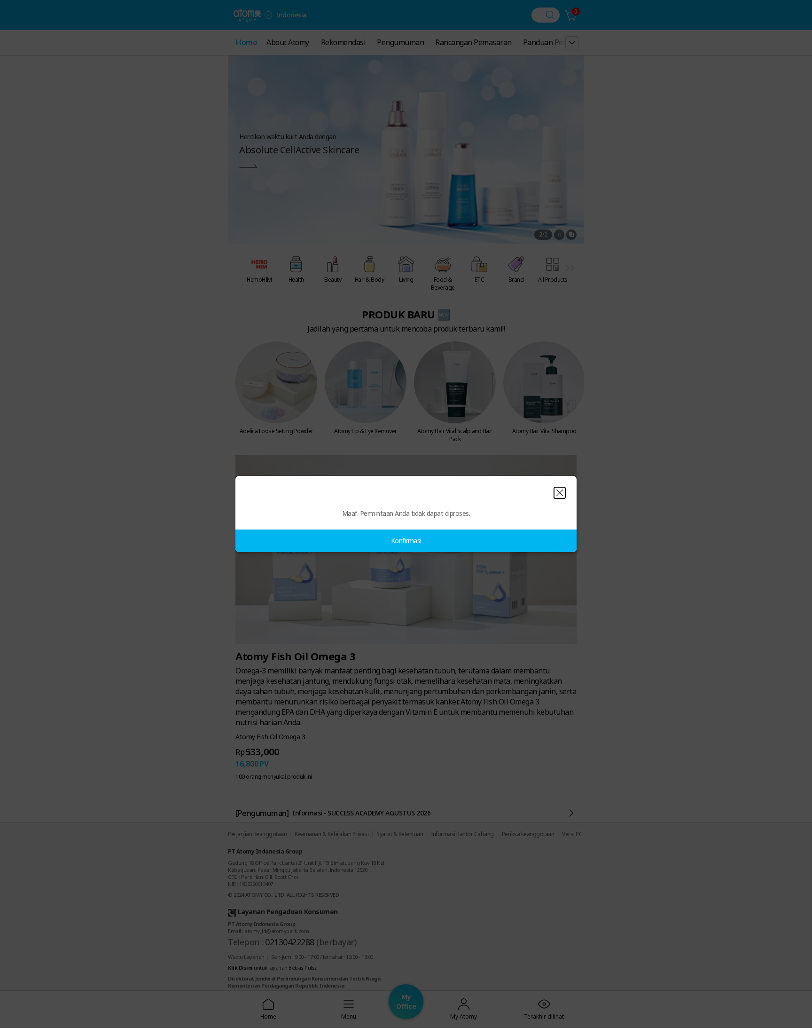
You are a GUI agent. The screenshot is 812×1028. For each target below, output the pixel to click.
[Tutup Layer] (559, 492)
